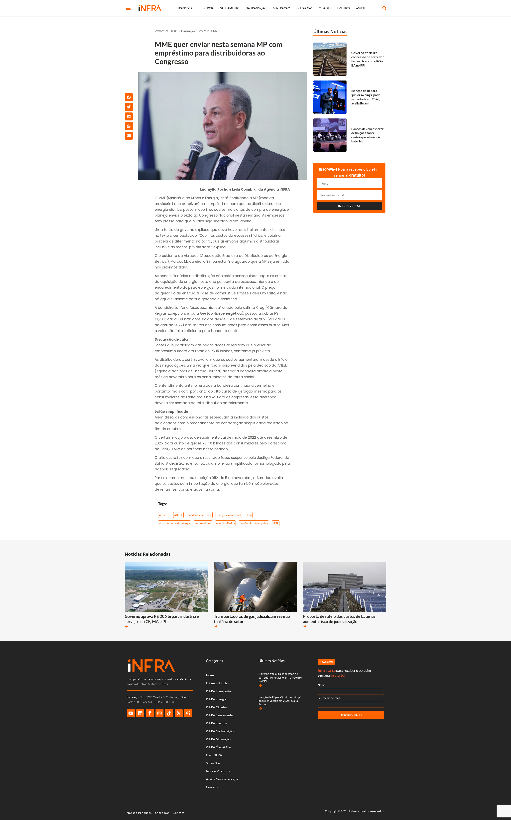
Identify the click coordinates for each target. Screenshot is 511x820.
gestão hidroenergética (254, 523)
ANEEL (178, 515)
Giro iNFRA (214, 755)
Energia (208, 8)
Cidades (325, 8)
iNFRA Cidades (216, 707)
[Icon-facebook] (150, 713)
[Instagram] (159, 713)
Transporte (186, 8)
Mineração (281, 8)
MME (275, 523)
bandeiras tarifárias (200, 515)
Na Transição (256, 8)
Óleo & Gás (304, 8)
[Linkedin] (140, 713)
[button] (128, 8)
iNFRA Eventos (216, 723)
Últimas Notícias (330, 31)
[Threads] (188, 713)
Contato (212, 787)
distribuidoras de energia (174, 523)
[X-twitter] (179, 713)
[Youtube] (131, 713)
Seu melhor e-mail (329, 698)
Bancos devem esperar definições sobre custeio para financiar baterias (367, 135)
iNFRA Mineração (218, 739)
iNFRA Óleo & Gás (218, 747)
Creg (249, 515)
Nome (321, 685)
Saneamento (229, 8)
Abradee (164, 515)
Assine (360, 8)
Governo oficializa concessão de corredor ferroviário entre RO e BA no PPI (367, 59)
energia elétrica (225, 523)
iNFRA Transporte (218, 691)
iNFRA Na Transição (220, 731)
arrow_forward (127, 626)
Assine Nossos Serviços (222, 779)
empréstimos (203, 523)
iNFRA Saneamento (219, 715)
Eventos (343, 8)
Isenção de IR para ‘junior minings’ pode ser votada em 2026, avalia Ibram (365, 97)
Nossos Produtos (218, 771)
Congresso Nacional (229, 515)
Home (210, 675)
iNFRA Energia (216, 699)
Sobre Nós (213, 763)
